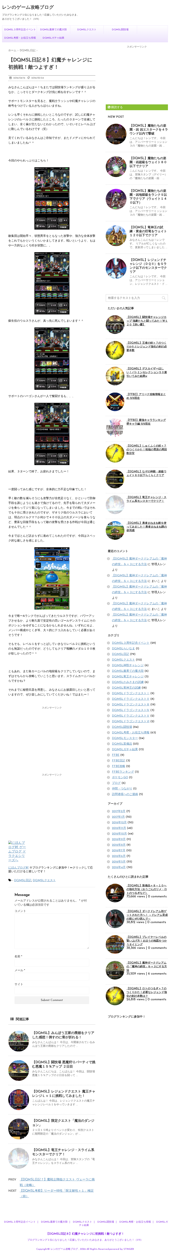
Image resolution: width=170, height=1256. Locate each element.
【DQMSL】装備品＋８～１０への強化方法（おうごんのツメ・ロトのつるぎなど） (146, 889)
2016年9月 (119, 839)
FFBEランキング (123, 771)
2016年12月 (119, 822)
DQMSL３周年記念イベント (20, 29)
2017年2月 (118, 811)
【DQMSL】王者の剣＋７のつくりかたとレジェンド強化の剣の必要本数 (146, 347)
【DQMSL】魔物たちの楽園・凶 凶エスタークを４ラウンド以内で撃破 (149, 129)
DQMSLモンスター (125, 738)
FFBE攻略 (118, 766)
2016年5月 (119, 861)
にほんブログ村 (18, 867)
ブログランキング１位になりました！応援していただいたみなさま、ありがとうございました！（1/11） (85, 1240)
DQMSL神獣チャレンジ (128, 665)
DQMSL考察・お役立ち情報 (20, 38)
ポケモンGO (120, 777)
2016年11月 (119, 828)
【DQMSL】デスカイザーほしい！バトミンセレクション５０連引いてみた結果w (146, 372)
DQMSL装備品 (122, 743)
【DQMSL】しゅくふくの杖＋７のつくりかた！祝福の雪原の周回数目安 (146, 450)
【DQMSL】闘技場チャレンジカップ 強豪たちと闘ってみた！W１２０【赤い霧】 (147, 321)
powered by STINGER (121, 1249)
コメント (20, 911)
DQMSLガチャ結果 (53, 38)
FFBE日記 (118, 760)
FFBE (115, 755)
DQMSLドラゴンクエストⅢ (130, 704)
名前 (18, 956)
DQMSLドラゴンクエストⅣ (130, 710)
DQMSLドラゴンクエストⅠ (130, 693)
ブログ (116, 783)
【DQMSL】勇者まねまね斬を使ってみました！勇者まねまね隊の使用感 (146, 527)
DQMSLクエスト (86, 29)
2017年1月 (118, 817)
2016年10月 (119, 833)
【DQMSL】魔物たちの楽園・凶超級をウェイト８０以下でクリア (148, 162)
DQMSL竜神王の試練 (126, 687)
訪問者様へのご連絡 (125, 794)
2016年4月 (119, 867)
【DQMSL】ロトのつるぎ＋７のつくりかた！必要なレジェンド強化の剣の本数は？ (146, 992)
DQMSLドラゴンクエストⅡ (130, 699)
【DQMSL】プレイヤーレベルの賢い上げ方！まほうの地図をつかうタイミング (146, 941)
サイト (19, 984)
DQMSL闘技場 (120, 29)
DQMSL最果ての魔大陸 (53, 29)
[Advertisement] (52, 740)
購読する (116, 107)
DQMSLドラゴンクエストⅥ (130, 721)
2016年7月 (118, 850)
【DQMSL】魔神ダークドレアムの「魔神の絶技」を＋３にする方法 (146, 967)
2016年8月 (119, 845)
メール (20, 970)
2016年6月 (119, 856)
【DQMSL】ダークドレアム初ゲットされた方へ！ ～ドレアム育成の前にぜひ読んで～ (147, 915)
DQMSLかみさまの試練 (128, 682)
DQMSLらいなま (123, 648)
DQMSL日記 (22, 880)
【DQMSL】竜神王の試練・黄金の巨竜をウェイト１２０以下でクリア (148, 231)
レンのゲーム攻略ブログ (28, 7)
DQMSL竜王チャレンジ (128, 676)
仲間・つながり (122, 788)
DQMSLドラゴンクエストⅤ (130, 715)
